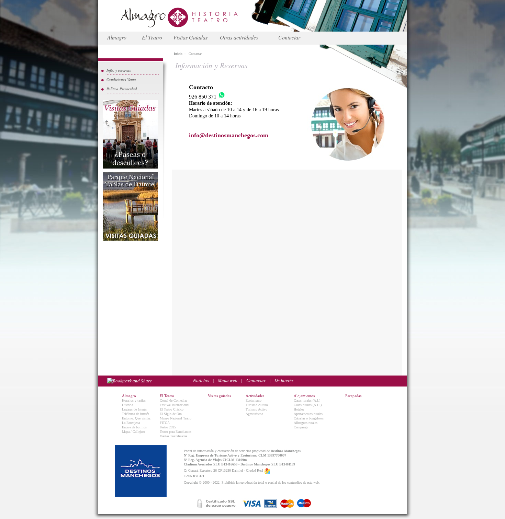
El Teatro (152, 37)
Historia (127, 405)
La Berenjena (131, 423)
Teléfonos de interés (135, 414)
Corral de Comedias (173, 400)
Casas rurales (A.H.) (308, 405)
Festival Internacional (174, 405)
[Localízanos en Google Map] (267, 470)
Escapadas (353, 396)
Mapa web (227, 380)
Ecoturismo (253, 400)
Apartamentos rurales (308, 414)
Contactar (289, 37)
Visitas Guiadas (190, 37)
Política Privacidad (121, 89)
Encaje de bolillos (134, 427)
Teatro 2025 (168, 427)
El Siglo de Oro (171, 414)
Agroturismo (254, 414)
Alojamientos (304, 396)
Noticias (201, 380)
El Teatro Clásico (171, 409)
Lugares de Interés (134, 409)
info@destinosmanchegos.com (228, 135)
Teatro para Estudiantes (175, 432)
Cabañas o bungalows (309, 418)
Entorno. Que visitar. (136, 418)
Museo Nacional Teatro (175, 418)
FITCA (165, 423)
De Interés (283, 380)
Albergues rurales (305, 423)
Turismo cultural (257, 405)
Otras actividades (239, 37)
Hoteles (299, 409)
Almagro (116, 37)
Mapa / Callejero (133, 432)
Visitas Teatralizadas (173, 436)
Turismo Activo (256, 409)
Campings (301, 427)
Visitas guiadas (219, 396)
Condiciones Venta (121, 79)
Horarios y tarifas (134, 400)
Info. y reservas (118, 70)
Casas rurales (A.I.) (307, 400)
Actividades (255, 396)
